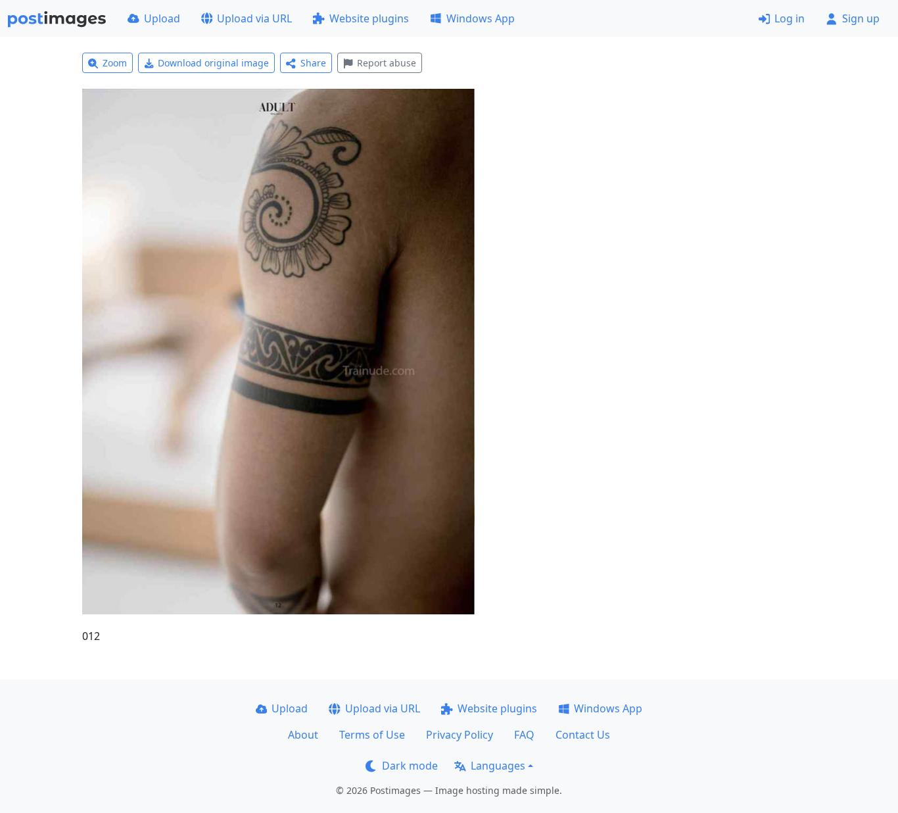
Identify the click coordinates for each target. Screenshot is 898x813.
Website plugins (369, 18)
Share (313, 63)
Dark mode (410, 765)
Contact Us (582, 734)
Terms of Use (372, 734)
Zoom (115, 63)
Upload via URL (254, 18)
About (303, 734)
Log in (789, 18)
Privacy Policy (459, 734)
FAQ (524, 734)
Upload (162, 18)
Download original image (213, 63)
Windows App (480, 18)
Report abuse (386, 63)
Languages (498, 765)
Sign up (861, 18)
